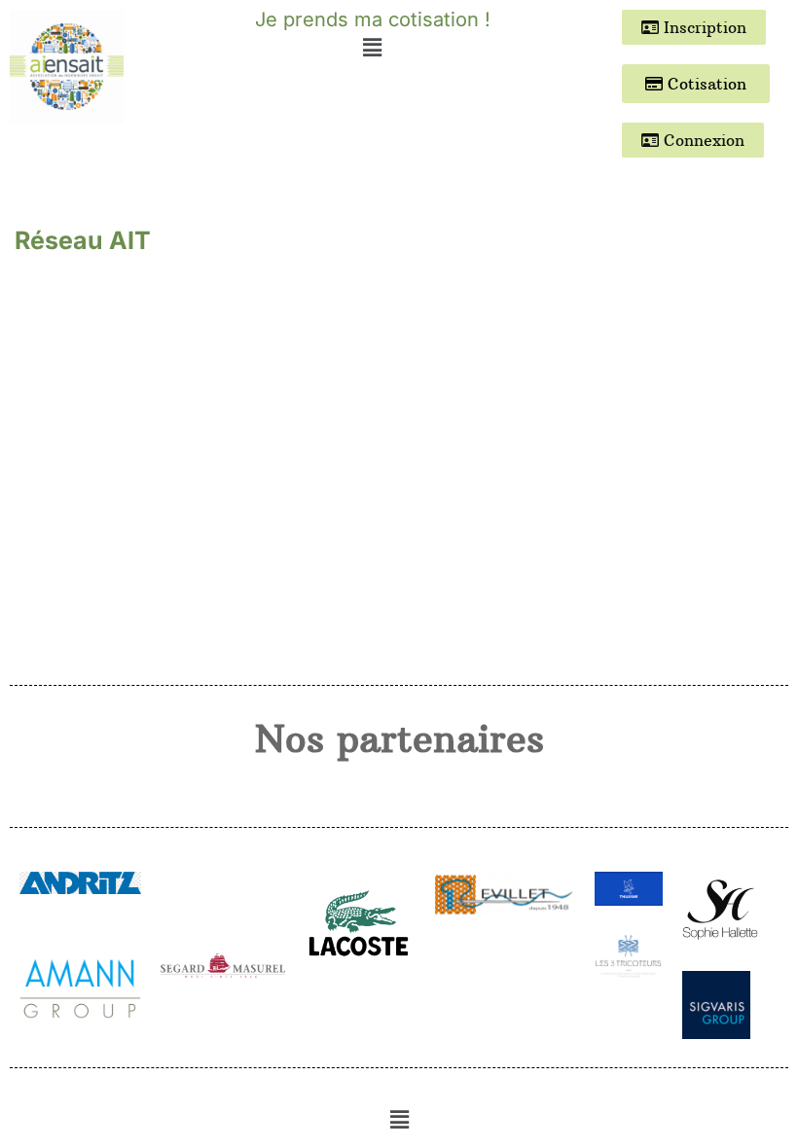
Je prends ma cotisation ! (372, 19)
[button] (371, 47)
